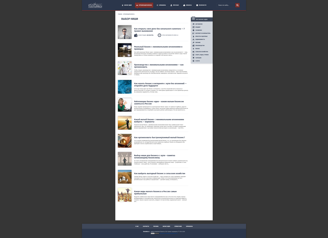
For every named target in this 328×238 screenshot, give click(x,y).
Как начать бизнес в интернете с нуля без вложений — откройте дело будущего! (160, 84)
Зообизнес (198, 30)
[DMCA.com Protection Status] (155, 233)
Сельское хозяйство (201, 51)
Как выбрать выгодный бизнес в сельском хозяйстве (159, 173)
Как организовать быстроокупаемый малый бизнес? (159, 137)
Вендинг (197, 27)
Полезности (202, 5)
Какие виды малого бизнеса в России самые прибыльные (155, 192)
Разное (197, 48)
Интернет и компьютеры (202, 33)
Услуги (197, 61)
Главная (120, 14)
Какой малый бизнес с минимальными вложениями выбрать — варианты (159, 120)
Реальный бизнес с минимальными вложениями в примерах (158, 48)
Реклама (155, 226)
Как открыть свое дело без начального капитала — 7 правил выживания (159, 30)
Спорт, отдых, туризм (202, 55)
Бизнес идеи (128, 5)
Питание (197, 42)
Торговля (198, 58)
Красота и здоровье (201, 36)
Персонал (176, 5)
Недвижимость (200, 39)
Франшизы (162, 5)
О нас (137, 226)
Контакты (146, 226)
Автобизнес (199, 24)
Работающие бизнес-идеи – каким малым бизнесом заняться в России (159, 102)
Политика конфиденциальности (168, 233)
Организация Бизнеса (145, 5)
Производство (200, 45)
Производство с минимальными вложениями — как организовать (159, 66)
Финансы (189, 5)
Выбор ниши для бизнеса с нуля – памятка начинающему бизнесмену (154, 156)
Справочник (178, 226)
